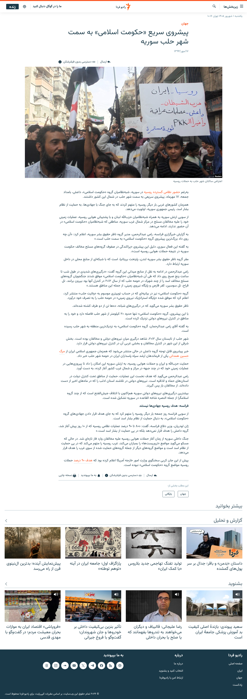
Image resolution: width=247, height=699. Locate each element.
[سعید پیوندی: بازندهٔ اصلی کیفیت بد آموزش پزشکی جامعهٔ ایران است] (214, 606)
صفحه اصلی (235, 664)
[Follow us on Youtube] (74, 665)
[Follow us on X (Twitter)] (83, 665)
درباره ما (178, 664)
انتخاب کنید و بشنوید (171, 671)
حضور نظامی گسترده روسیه (162, 192)
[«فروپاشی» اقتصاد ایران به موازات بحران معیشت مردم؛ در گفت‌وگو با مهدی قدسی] (33, 606)
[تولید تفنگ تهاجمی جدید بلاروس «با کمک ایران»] (154, 543)
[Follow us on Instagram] (55, 665)
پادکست (237, 685)
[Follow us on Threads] (46, 665)
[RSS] (110, 665)
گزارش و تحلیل (228, 521)
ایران (239, 671)
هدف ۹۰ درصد (83, 460)
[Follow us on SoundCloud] (65, 665)
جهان (185, 23)
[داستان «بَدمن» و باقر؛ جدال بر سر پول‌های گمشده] (214, 543)
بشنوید (235, 584)
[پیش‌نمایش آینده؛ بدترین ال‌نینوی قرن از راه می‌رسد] (33, 543)
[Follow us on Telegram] (92, 665)
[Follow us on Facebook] (101, 665)
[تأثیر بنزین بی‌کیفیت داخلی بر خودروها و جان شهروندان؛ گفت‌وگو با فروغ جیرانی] (93, 606)
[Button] (105, 62)
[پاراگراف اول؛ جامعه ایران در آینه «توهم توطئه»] (93, 543)
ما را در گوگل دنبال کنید (47, 6)
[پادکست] (24, 7)
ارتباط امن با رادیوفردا (171, 678)
